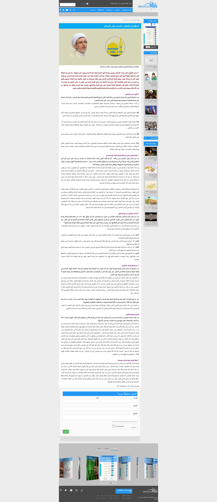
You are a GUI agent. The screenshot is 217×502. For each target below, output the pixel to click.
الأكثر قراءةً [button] (154, 138)
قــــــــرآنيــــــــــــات (101, 495)
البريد (97, 398)
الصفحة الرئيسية (126, 10)
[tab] (151, 52)
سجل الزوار (109, 10)
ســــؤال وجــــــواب (127, 498)
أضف (66, 431)
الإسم (135, 398)
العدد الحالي (152, 21)
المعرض (117, 10)
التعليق (135, 413)
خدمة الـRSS (101, 10)
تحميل (153, 46)
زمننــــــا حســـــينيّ (114, 495)
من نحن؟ (92, 10)
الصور (99, 448)
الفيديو (107, 448)
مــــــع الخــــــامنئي (127, 495)
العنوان (135, 406)
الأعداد (114, 448)
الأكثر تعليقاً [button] (153, 53)
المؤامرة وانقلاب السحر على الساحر (132, 20)
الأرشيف (83, 3)
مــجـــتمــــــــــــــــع (101, 498)
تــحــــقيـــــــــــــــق (114, 498)
